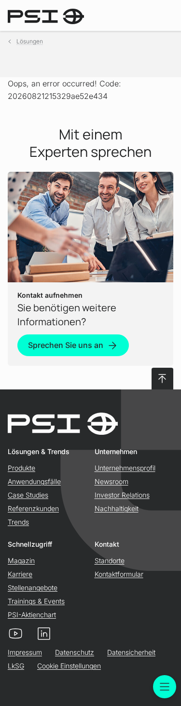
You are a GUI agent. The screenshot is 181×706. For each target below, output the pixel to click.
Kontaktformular (119, 574)
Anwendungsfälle (34, 481)
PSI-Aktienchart (32, 614)
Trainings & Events (36, 601)
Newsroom (111, 481)
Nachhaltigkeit (117, 508)
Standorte (110, 560)
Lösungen (29, 41)
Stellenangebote (32, 587)
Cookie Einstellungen (69, 666)
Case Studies (28, 495)
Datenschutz (74, 652)
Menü (164, 686)
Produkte (21, 468)
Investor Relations (122, 495)
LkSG (16, 666)
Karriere (20, 574)
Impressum (25, 652)
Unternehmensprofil (125, 468)
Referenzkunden (33, 508)
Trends (18, 522)
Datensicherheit (131, 652)
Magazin (21, 560)
